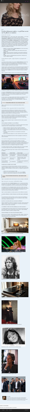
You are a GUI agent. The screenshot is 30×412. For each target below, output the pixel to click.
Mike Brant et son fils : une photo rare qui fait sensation (10, 279)
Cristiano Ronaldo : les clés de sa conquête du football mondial (11, 392)
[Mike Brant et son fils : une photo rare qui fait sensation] (11, 267)
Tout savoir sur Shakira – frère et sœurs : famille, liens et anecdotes (11, 252)
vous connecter (6, 407)
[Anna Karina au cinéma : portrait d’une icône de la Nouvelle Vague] (13, 336)
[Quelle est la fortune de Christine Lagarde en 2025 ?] (10, 361)
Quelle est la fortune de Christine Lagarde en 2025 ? (9, 373)
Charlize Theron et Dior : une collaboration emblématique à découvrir (12, 324)
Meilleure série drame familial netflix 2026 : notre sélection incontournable (12, 233)
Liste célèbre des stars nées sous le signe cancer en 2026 (10, 297)
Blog (2, 29)
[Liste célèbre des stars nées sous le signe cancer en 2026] (15, 289)
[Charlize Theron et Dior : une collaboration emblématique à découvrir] (9, 312)
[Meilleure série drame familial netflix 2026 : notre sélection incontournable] (15, 225)
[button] (25, 1)
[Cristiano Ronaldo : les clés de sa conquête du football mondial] (13, 384)
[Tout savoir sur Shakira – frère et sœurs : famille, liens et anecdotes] (13, 244)
